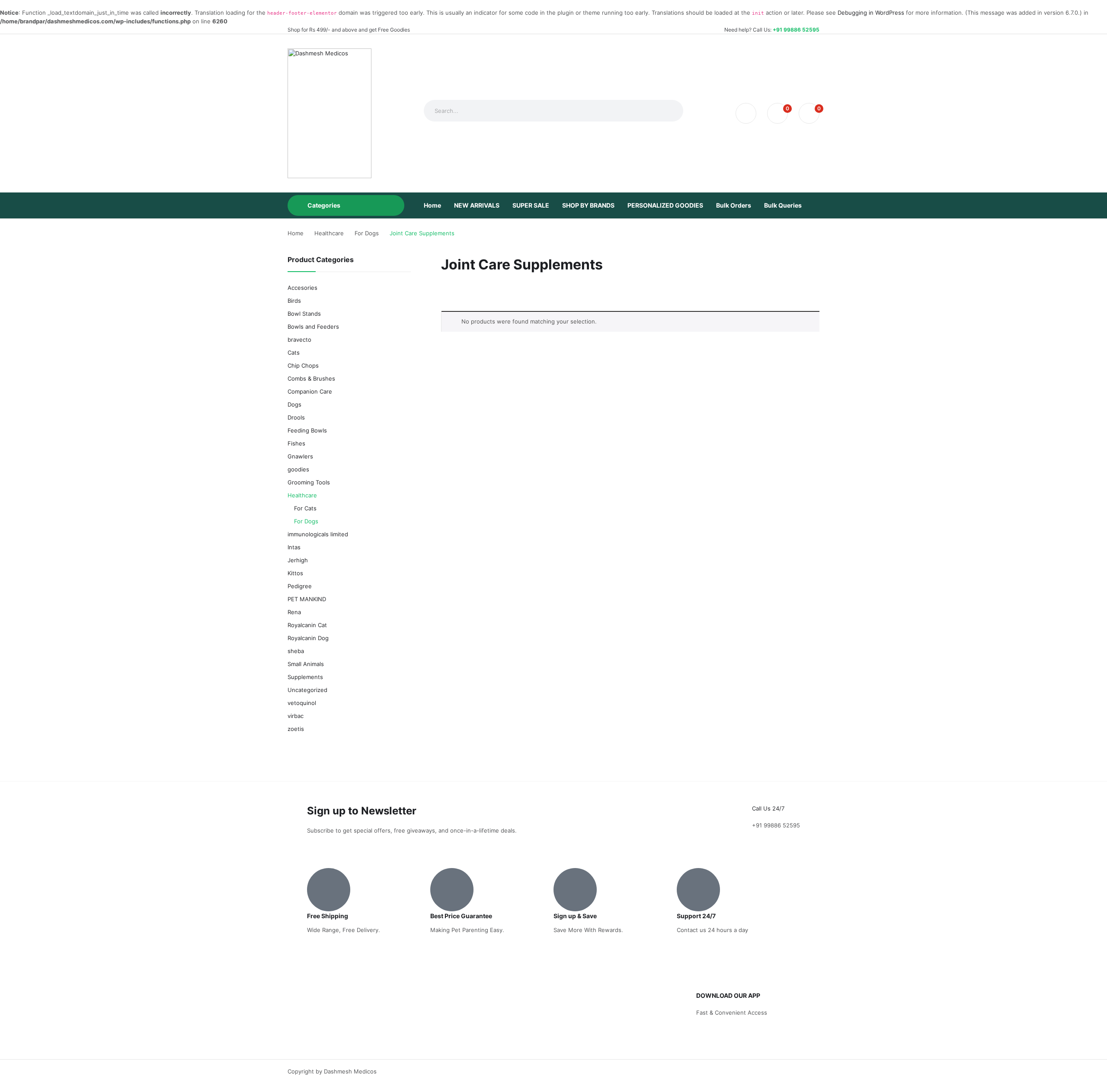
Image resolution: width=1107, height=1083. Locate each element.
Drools (296, 417)
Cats (294, 352)
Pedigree (300, 586)
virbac (296, 715)
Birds (294, 300)
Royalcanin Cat (307, 625)
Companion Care (310, 391)
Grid (446, 294)
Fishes (296, 443)
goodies (298, 469)
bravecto (299, 339)
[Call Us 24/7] (763, 792)
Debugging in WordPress (871, 12)
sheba (296, 650)
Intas (294, 547)
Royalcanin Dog (308, 637)
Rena (294, 612)
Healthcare (302, 495)
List (461, 294)
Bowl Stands (304, 313)
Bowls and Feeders (313, 326)
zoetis (296, 728)
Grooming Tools (309, 482)
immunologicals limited (318, 534)
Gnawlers (300, 456)
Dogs (294, 404)
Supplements (305, 676)
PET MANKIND (307, 599)
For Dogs (306, 521)
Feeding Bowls (307, 430)
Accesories (302, 287)
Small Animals (306, 663)
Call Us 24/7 (768, 808)
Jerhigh (298, 560)
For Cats (305, 508)
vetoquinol (302, 702)
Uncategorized (307, 689)
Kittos (295, 573)
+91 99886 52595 (796, 29)
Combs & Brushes (311, 378)
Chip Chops (303, 365)
